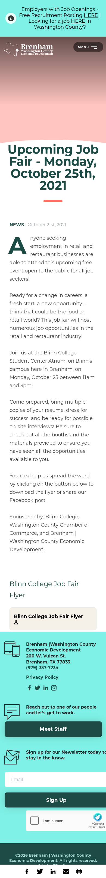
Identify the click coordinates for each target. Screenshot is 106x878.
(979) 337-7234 (42, 667)
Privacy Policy (42, 677)
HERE (91, 15)
